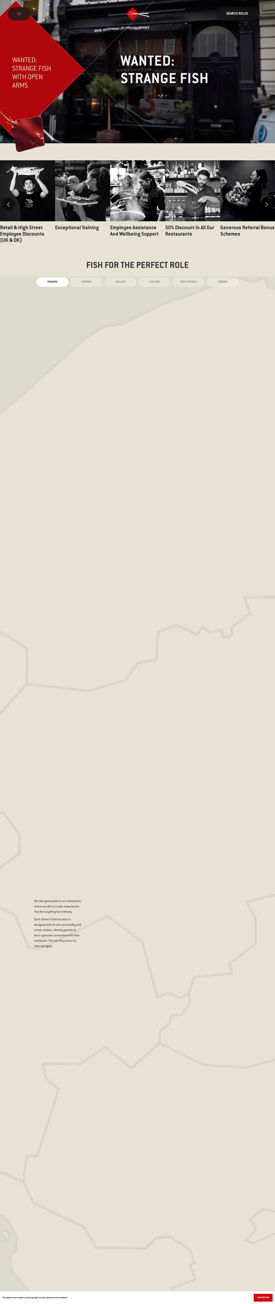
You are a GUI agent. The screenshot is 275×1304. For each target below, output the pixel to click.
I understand (263, 1298)
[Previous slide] (8, 204)
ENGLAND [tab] (120, 282)
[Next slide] (266, 204)
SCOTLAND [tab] (154, 282)
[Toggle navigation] (19, 14)
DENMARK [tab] (52, 282)
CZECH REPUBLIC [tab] (188, 282)
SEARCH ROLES (237, 14)
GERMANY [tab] (86, 282)
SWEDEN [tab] (222, 282)
